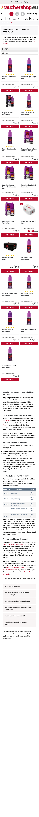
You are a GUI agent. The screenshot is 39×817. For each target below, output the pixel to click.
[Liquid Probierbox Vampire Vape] (29, 209)
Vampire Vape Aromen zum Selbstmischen (15, 544)
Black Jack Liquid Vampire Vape (28, 330)
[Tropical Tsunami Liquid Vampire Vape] (10, 354)
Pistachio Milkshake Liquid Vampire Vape (28, 186)
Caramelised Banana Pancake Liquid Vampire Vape (9, 187)
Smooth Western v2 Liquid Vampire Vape (9, 294)
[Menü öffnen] (2, 14)
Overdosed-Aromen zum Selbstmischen (17, 568)
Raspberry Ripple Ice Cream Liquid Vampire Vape (29, 150)
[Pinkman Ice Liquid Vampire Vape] (10, 318)
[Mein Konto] (23, 14)
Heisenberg (6, 421)
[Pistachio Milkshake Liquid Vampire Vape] (29, 173)
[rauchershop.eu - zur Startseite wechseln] (19, 9)
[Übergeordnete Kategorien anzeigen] (4, 19)
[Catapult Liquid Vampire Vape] (10, 137)
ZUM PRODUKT (10, 90)
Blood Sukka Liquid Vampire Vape (26, 258)
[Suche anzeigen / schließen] (11, 14)
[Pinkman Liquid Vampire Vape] (10, 65)
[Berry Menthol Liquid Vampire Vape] (29, 282)
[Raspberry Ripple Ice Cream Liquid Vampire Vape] (29, 137)
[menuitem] (2, 14)
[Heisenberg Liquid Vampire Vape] (29, 65)
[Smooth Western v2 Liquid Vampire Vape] (10, 282)
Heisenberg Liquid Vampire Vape (28, 77)
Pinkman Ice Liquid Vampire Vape (7, 330)
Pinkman (5, 425)
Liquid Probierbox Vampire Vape (28, 222)
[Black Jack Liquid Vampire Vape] (29, 318)
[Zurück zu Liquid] (8, 23)
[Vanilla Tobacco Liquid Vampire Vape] (29, 101)
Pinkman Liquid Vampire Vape (9, 77)
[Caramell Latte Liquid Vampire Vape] (10, 209)
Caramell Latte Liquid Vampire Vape (8, 222)
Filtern (6, 49)
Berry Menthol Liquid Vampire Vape (27, 294)
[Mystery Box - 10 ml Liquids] (10, 246)
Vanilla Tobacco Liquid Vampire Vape (27, 114)
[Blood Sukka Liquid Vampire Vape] (29, 246)
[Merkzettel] (17, 14)
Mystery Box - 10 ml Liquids (7, 258)
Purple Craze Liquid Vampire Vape (7, 114)
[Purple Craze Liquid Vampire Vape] (10, 101)
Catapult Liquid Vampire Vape (9, 150)
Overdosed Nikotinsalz (9, 570)
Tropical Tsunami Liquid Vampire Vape (9, 367)
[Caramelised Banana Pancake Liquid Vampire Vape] (10, 173)
